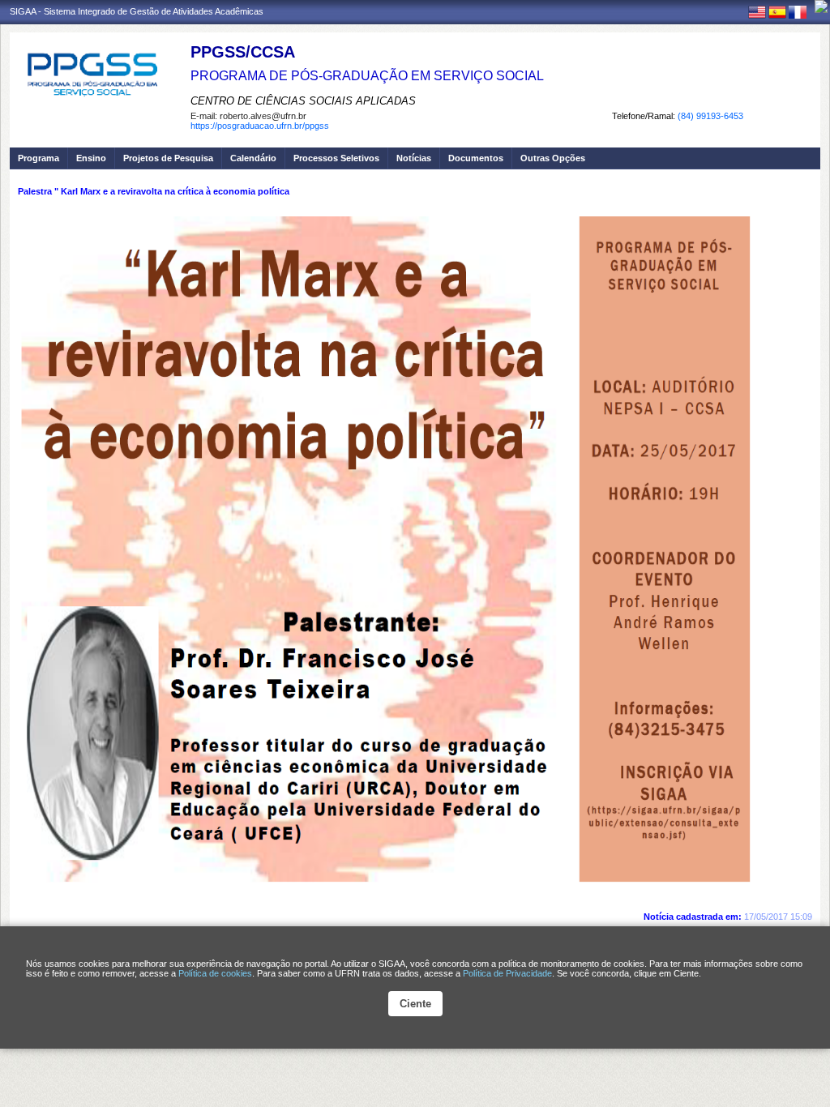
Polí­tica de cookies (215, 973)
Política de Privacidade (507, 973)
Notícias (413, 158)
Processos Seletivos (336, 158)
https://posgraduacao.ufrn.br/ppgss (259, 125)
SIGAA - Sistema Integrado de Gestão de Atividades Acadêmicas (136, 11)
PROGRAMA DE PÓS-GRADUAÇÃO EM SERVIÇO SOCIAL (367, 76)
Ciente (415, 1004)
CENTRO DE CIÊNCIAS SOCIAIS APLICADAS (303, 101)
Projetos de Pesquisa (168, 158)
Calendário (253, 158)
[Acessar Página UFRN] (821, 6)
